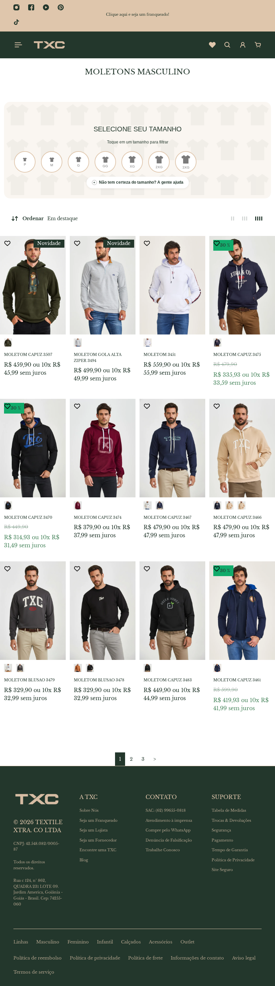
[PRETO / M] (8, 505)
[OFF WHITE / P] (148, 505)
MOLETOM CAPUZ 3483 (168, 680)
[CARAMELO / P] (78, 668)
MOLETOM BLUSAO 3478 (99, 680)
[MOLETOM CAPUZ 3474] (102, 448)
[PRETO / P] (90, 668)
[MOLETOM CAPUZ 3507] (33, 285)
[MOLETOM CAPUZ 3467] (172, 448)
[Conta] (243, 45)
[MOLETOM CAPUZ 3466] (242, 448)
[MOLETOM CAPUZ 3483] (172, 610)
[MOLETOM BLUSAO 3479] (33, 610)
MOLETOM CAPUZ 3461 (237, 680)
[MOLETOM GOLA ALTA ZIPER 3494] (102, 285)
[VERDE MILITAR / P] (8, 342)
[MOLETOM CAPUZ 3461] (242, 610)
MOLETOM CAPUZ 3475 (237, 354)
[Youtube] (46, 7)
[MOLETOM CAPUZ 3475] (242, 285)
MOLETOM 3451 (160, 354)
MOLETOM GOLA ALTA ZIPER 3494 (97, 357)
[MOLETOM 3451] (172, 285)
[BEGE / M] (241, 505)
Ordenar (50, 218)
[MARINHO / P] (160, 505)
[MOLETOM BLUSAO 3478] (102, 610)
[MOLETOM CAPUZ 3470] (33, 448)
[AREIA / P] (229, 505)
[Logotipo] (49, 45)
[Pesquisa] (227, 45)
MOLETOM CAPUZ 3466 (237, 517)
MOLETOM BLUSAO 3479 (29, 680)
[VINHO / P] (78, 505)
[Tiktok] (16, 22)
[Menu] (17, 45)
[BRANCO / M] (148, 342)
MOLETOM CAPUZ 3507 (28, 354)
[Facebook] (31, 7)
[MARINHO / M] (217, 342)
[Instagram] (16, 7)
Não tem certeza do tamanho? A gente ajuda (138, 182)
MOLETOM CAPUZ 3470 (28, 517)
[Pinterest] (60, 7)
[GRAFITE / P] (20, 668)
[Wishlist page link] (212, 45)
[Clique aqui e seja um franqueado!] (137, 15)
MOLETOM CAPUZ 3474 (97, 517)
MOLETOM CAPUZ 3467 (167, 517)
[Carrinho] (258, 45)
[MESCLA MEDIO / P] (78, 342)
